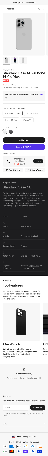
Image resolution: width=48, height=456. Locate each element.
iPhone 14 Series (9, 70)
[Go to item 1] (6, 60)
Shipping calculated (20, 88)
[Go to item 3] (23, 60)
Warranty (39, 170)
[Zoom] (41, 51)
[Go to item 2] (14, 60)
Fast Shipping (14, 170)
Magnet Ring (19, 159)
